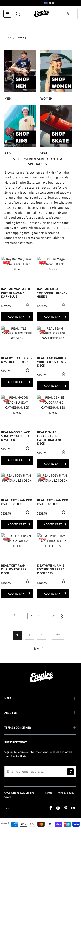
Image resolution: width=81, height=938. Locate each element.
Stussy (8, 227)
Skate (56, 130)
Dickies (47, 223)
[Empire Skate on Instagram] (58, 808)
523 (52, 616)
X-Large (22, 227)
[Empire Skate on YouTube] (73, 808)
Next (36, 648)
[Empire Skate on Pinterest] (65, 808)
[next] (28, 264)
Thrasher (34, 223)
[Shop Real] (6, 331)
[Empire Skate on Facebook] (50, 808)
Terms (48, 792)
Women (56, 76)
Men (20, 76)
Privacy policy (65, 792)
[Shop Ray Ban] (6, 262)
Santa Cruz (61, 223)
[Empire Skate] (42, 16)
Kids (20, 130)
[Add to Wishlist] (28, 304)
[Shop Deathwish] (42, 539)
